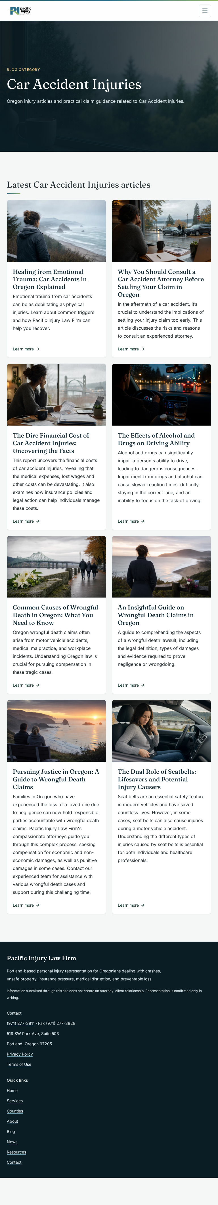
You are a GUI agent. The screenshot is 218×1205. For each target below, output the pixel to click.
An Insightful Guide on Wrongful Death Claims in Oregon (156, 615)
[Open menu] (205, 11)
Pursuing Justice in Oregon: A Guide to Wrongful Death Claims (56, 779)
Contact (14, 1162)
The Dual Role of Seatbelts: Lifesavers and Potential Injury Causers (157, 779)
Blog (11, 1131)
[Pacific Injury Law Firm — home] (19, 11)
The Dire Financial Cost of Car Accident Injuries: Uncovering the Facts (51, 443)
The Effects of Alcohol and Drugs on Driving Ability (156, 439)
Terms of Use (19, 1064)
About (12, 1121)
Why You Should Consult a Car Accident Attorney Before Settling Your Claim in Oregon (161, 283)
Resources (16, 1151)
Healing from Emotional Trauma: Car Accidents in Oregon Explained (50, 279)
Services (15, 1100)
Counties (15, 1110)
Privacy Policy (20, 1054)
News (12, 1141)
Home (12, 1090)
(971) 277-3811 (21, 1023)
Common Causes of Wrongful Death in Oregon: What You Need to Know (55, 615)
